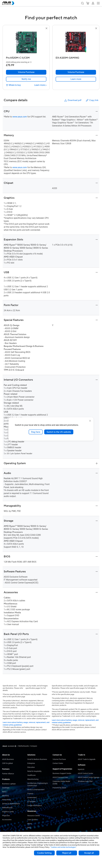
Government (32, 798)
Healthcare (31, 775)
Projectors (6, 816)
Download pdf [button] (74, 100)
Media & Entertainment (35, 790)
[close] (90, 421)
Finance (30, 794)
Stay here (35, 432)
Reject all (66, 853)
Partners (5, 769)
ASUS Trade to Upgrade (86, 759)
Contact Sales (58, 763)
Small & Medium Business (37, 759)
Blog (29, 828)
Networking (6, 800)
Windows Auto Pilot (85, 781)
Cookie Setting (44, 853)
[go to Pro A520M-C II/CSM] (26, 42)
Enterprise (31, 763)
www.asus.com (19, 116)
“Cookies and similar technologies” (63, 847)
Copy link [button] (93, 100)
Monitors (5, 796)
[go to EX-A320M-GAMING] (76, 42)
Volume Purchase (59, 759)
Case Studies (32, 820)
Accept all (89, 853)
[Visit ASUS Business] (9, 746)
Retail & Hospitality (34, 771)
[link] (26, 79)
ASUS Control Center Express (88, 777)
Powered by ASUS (59, 788)
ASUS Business (8, 759)
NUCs (4, 792)
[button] (82, 3)
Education (31, 767)
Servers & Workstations (11, 804)
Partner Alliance (8, 774)
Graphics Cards (8, 812)
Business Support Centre (62, 773)
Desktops (5, 788)
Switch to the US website (59, 432)
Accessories (7, 820)
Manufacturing (32, 779)
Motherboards (7, 808)
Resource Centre (33, 816)
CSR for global (7, 763)
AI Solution (31, 801)
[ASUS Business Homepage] (8, 3)
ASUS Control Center (85, 773)
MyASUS (81, 769)
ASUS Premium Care (60, 777)
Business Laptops (9, 784)
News (29, 824)
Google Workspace (34, 805)
